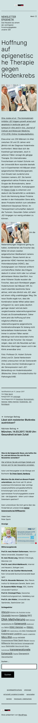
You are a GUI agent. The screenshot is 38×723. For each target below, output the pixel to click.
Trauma (15, 654)
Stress (27, 646)
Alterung (5, 612)
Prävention (32, 640)
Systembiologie (5, 650)
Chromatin (6, 615)
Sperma (3, 646)
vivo (23, 128)
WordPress (22, 715)
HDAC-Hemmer (13, 402)
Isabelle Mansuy (14, 631)
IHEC (8, 631)
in (10, 128)
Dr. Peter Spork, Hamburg (20, 474)
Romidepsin (5, 404)
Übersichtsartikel (7, 657)
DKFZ (29, 615)
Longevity (24, 634)
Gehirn (6, 627)
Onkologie (15, 637)
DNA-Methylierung (13, 619)
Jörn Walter (22, 631)
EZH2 (2, 627)
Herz (25, 627)
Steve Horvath (19, 646)
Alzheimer (13, 612)
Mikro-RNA (6, 637)
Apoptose (19, 399)
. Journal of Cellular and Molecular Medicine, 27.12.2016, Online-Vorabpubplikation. (18, 131)
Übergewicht (24, 654)
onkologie (16, 397)
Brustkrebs (22, 612)
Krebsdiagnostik (31, 631)
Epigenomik (20, 623)
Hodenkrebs (23, 402)
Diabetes (23, 615)
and (17, 128)
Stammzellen (10, 646)
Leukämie (18, 634)
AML (17, 612)
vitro (13, 128)
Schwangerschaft (28, 643)
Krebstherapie (7, 634)
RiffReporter (5, 643)
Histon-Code (9, 190)
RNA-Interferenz (16, 643)
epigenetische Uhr (7, 624)
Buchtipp (28, 612)
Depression (15, 615)
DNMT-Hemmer (30, 620)
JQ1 (30, 402)
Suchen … (5, 661)
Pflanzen (26, 640)
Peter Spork (9, 394)
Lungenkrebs (31, 634)
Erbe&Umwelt (30, 624)
